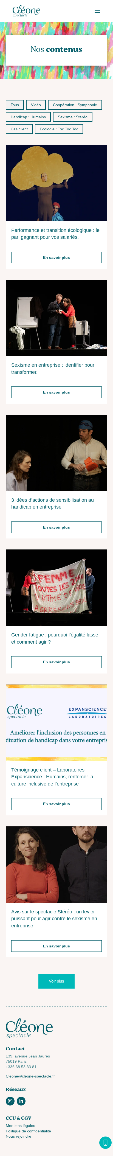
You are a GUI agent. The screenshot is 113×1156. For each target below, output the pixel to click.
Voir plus (56, 981)
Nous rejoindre (18, 1136)
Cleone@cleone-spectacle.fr (30, 1076)
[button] (15, 105)
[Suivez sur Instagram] (10, 1101)
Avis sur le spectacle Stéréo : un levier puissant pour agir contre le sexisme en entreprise (54, 918)
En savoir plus (56, 257)
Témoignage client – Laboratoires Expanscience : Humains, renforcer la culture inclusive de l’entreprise (52, 777)
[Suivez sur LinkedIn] (21, 1101)
